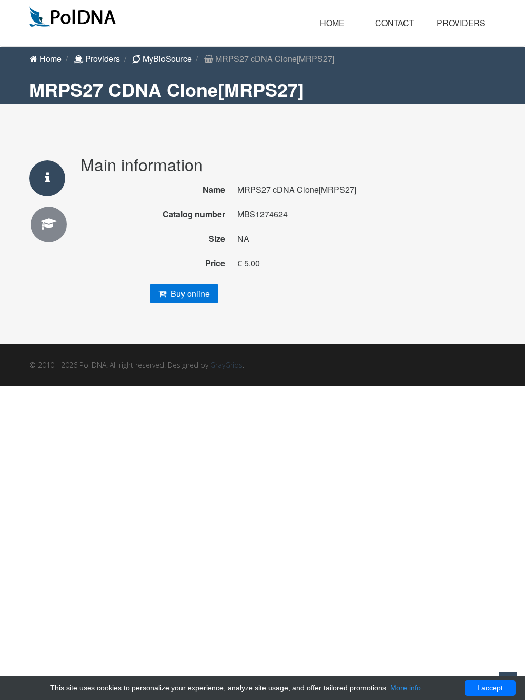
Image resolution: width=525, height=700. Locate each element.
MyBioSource (166, 59)
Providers (101, 59)
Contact (394, 23)
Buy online (189, 293)
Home (332, 23)
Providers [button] (461, 23)
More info (405, 688)
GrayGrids (226, 365)
